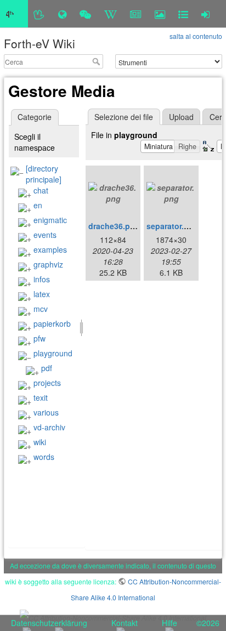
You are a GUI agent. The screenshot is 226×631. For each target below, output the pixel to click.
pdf (46, 367)
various (46, 412)
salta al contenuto (196, 36)
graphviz (48, 264)
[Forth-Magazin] (136, 13)
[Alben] (160, 13)
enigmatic (50, 219)
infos (41, 279)
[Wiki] (110, 13)
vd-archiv (49, 427)
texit (40, 397)
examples (50, 249)
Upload (181, 116)
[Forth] (39, 13)
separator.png (172, 225)
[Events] (85, 13)
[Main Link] (14, 13)
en (37, 205)
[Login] (205, 13)
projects (47, 382)
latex (41, 293)
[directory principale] (43, 174)
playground (52, 353)
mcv (40, 308)
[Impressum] (183, 13)
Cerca (97, 61)
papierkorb (52, 323)
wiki (39, 441)
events (44, 234)
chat (40, 190)
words (43, 456)
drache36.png (114, 225)
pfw (39, 338)
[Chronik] (62, 13)
